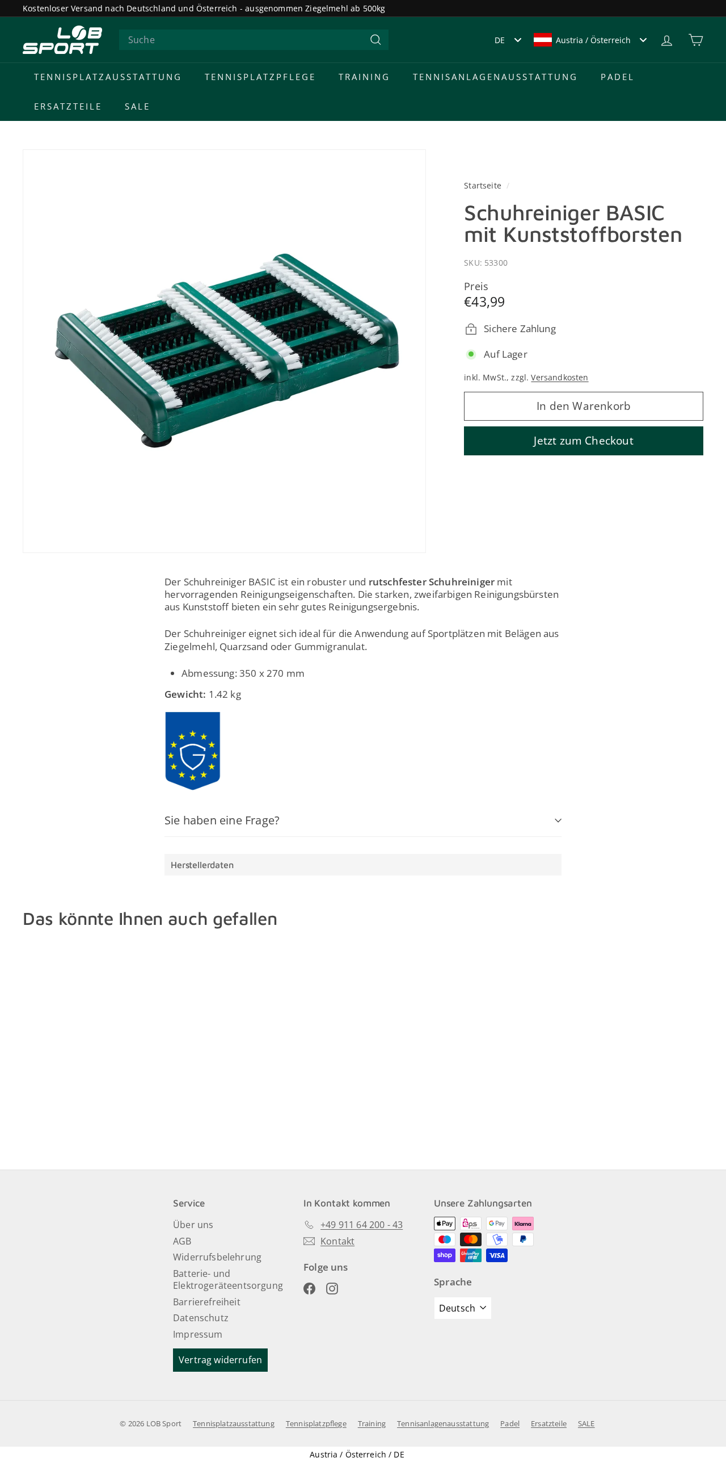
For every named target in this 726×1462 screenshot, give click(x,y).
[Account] (666, 40)
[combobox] (254, 40)
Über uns (193, 1224)
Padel (618, 76)
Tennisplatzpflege (260, 76)
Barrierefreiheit (206, 1302)
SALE (137, 106)
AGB (182, 1241)
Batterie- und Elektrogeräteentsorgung (228, 1279)
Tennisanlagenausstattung (495, 76)
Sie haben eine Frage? (222, 820)
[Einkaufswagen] (695, 40)
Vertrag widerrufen (220, 1360)
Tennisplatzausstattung (108, 76)
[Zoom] (224, 351)
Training (364, 76)
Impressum (198, 1334)
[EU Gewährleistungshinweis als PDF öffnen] (192, 751)
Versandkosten (559, 377)
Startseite (484, 185)
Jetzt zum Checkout (583, 440)
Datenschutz (201, 1318)
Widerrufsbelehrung (217, 1257)
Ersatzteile (68, 106)
